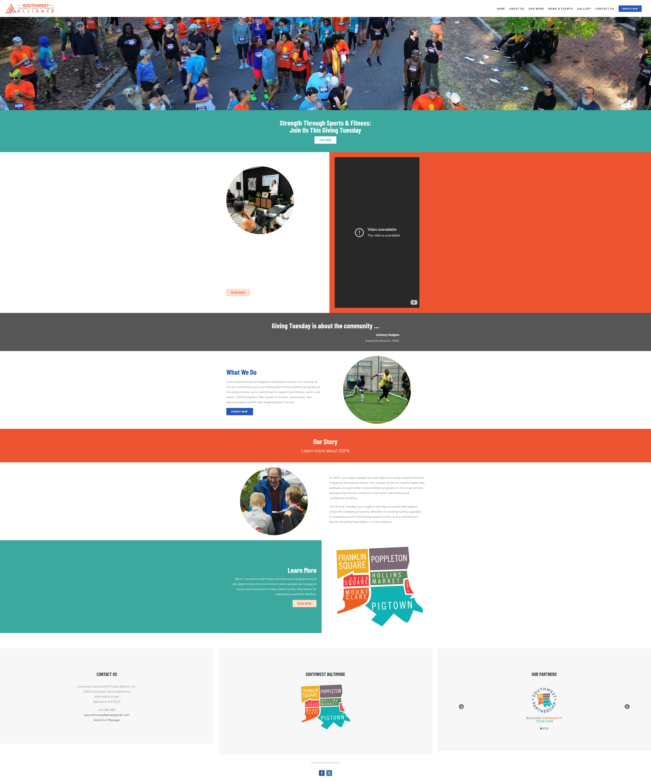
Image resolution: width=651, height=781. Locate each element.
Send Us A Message (107, 720)
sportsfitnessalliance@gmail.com (106, 715)
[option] (544, 705)
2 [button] (544, 728)
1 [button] (541, 728)
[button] (461, 706)
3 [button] (547, 728)
